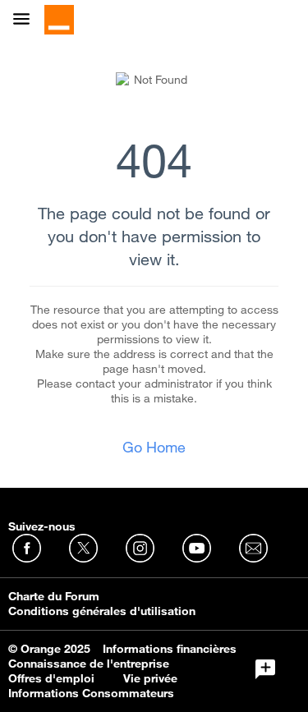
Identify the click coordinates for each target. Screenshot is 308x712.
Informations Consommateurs (91, 693)
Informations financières (170, 648)
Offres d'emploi (51, 678)
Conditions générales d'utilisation (101, 611)
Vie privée (150, 678)
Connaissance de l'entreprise (88, 663)
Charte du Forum (53, 596)
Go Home (154, 447)
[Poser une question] (265, 669)
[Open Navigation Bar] (26, 20)
